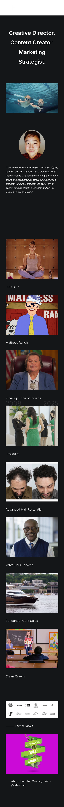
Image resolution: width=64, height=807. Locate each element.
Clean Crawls (15, 676)
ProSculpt (12, 454)
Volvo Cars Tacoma (19, 565)
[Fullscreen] (56, 111)
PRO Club (12, 287)
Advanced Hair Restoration (24, 509)
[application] (32, 98)
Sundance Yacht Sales (22, 621)
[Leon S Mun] (17, 7)
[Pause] (7, 111)
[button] (57, 7)
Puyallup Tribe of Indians (23, 398)
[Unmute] (52, 111)
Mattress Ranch (17, 342)
